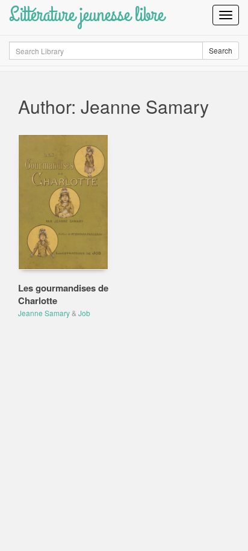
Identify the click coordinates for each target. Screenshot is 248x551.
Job (84, 313)
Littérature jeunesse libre (86, 15)
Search (220, 50)
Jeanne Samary (44, 313)
